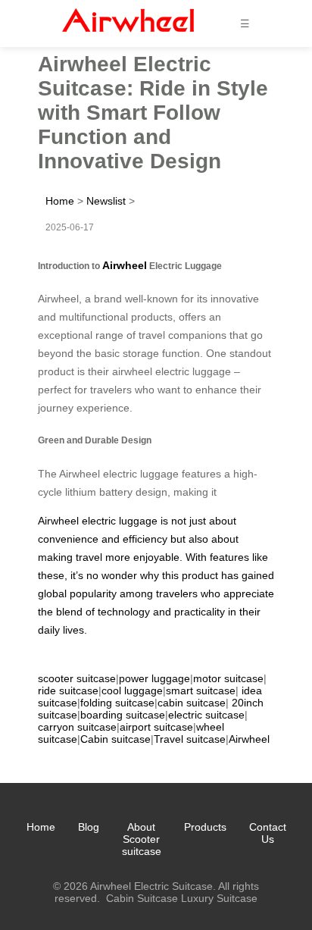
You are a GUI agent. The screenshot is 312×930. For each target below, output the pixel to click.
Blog (88, 827)
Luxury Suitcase (219, 898)
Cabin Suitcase (142, 898)
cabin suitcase (192, 703)
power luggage (154, 678)
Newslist (106, 201)
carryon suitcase (77, 727)
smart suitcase (201, 690)
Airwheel (124, 265)
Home (59, 201)
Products (205, 827)
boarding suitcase (122, 715)
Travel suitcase (190, 739)
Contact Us (267, 833)
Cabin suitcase (115, 739)
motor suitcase (228, 678)
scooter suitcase (77, 678)
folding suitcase (117, 703)
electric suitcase (206, 715)
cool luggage (132, 690)
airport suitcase (156, 727)
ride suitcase (68, 690)
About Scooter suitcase (141, 839)
